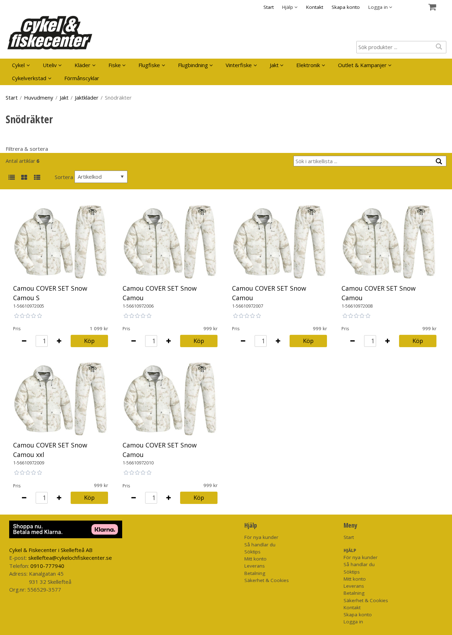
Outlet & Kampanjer (362, 65)
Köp (89, 341)
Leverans (254, 566)
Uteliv (50, 65)
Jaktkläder (87, 97)
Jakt (274, 65)
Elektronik (308, 65)
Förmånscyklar (81, 78)
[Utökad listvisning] (37, 178)
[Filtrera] (439, 161)
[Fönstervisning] (24, 178)
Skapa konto (346, 7)
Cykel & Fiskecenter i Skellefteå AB (51, 549)
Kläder (82, 65)
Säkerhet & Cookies (266, 580)
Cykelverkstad (29, 78)
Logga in (353, 621)
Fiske (114, 65)
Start (268, 7)
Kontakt (314, 7)
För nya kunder (261, 537)
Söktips (252, 551)
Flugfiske (149, 65)
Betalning (254, 573)
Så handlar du (259, 544)
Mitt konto (255, 559)
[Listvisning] (11, 178)
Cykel (18, 65)
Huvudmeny (38, 97)
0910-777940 (47, 565)
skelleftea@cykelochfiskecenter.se (70, 557)
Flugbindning (193, 65)
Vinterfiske (239, 65)
